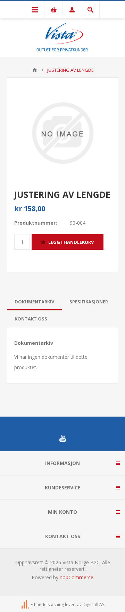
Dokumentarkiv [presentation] (34, 302)
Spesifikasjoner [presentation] (88, 302)
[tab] (34, 301)
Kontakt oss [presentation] (31, 319)
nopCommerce (76, 577)
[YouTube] (62, 438)
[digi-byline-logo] (26, 604)
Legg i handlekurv (71, 242)
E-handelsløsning (47, 604)
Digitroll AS (93, 604)
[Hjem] (34, 70)
